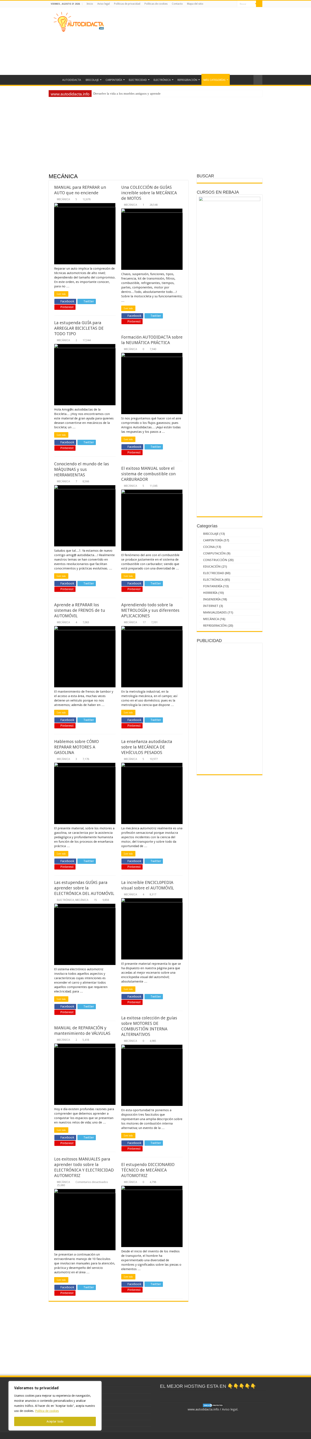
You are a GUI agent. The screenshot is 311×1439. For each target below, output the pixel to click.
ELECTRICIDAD (138, 79)
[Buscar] (259, 4)
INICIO (54, 79)
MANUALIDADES (215, 612)
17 (144, 622)
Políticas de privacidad (127, 3)
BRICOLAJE (92, 79)
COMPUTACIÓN (214, 553)
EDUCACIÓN (212, 566)
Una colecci (101, 93)
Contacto (177, 3)
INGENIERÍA (212, 599)
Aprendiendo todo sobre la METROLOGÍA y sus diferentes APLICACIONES (150, 610)
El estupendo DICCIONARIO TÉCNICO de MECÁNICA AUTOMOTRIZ (148, 1170)
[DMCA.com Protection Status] (213, 1405)
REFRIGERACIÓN (187, 79)
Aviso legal (103, 3)
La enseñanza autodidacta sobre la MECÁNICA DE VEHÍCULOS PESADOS (146, 747)
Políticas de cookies (156, 3)
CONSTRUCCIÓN (215, 560)
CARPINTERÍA (114, 79)
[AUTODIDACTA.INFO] (78, 21)
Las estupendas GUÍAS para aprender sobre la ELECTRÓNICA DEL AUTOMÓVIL (84, 888)
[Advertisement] (182, 41)
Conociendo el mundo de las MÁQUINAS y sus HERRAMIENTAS (81, 469)
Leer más (61, 293)
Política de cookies (47, 1411)
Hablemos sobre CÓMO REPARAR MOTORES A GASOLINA (76, 747)
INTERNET (210, 606)
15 (95, 899)
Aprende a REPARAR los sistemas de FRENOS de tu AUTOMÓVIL (79, 610)
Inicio (90, 3)
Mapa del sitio (195, 3)
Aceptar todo (55, 1421)
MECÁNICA (63, 199)
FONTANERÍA (212, 586)
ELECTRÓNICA (162, 79)
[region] (55, 1406)
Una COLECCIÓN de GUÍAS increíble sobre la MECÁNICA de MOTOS (149, 193)
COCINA (209, 547)
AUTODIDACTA (71, 79)
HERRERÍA (210, 593)
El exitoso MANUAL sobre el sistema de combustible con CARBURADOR (148, 474)
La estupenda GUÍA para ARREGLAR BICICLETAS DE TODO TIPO (79, 328)
